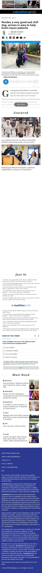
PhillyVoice (4, 11)
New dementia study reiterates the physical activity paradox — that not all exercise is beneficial (18, 291)
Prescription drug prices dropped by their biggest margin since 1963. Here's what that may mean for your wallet (20, 329)
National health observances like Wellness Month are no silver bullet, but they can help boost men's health (20, 318)
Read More (21, 104)
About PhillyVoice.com (10, 453)
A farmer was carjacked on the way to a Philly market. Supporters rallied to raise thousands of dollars (19, 280)
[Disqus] (21, 197)
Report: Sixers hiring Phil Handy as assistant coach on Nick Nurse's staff (19, 295)
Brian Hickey (17, 32)
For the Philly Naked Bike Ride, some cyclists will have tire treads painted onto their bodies (20, 284)
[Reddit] (13, 38)
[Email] (21, 38)
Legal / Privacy (7, 463)
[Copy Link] (24, 38)
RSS (3, 471)
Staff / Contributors (9, 467)
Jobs (6, 423)
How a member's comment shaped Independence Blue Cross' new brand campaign (19, 322)
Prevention (8, 402)
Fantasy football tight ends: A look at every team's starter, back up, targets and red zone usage (21, 298)
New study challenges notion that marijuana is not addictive (18, 325)
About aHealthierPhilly (11, 456)
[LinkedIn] (10, 38)
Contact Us (6, 460)
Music (6, 413)
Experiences (8, 391)
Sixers (6, 434)
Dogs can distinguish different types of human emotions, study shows (20, 311)
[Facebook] (3, 38)
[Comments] (17, 38)
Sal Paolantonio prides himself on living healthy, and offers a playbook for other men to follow (19, 287)
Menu (38, 11)
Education (7, 381)
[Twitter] (6, 38)
